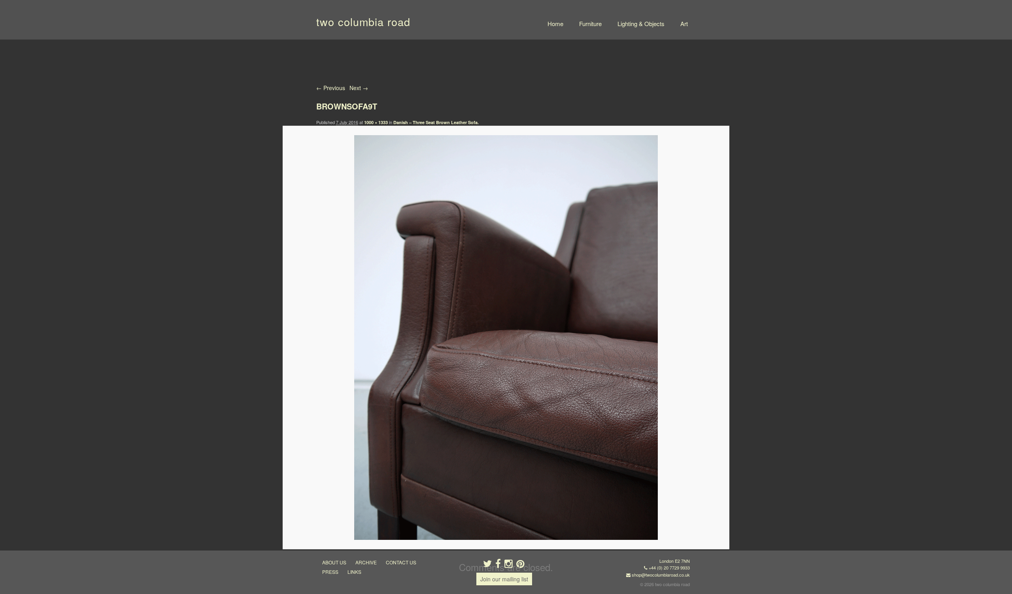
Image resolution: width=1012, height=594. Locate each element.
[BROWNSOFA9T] (505, 337)
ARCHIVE (366, 562)
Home (555, 23)
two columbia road (363, 21)
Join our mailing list (504, 579)
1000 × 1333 (376, 122)
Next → (358, 88)
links (354, 571)
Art (684, 23)
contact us (401, 562)
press (330, 571)
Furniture (590, 23)
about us (334, 562)
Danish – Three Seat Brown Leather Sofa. (436, 122)
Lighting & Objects (641, 23)
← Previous (330, 88)
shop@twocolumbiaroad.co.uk (661, 574)
